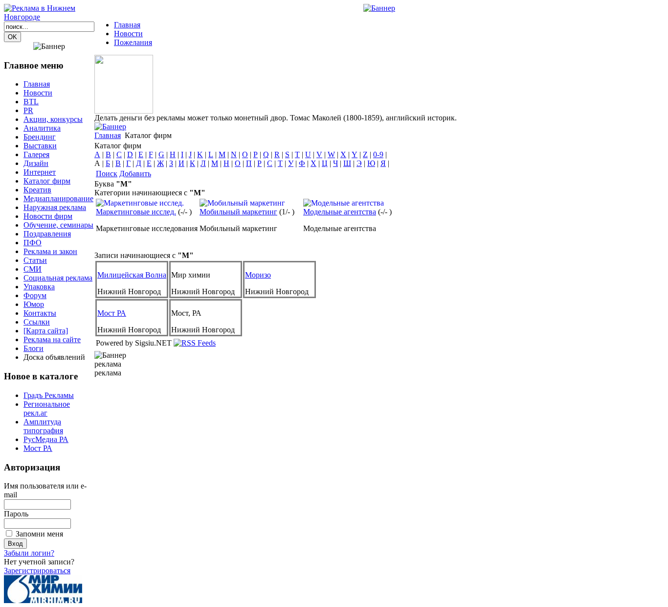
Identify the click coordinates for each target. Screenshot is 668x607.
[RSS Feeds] (195, 343)
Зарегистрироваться (37, 570)
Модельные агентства (339, 212)
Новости (128, 33)
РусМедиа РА (45, 439)
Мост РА (37, 448)
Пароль (16, 514)
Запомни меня (39, 534)
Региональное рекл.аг (46, 408)
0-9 (378, 154)
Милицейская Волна (131, 275)
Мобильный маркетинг (238, 212)
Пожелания (133, 42)
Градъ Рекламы (48, 395)
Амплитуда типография (43, 426)
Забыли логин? (29, 553)
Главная (127, 25)
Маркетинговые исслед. (136, 212)
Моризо (258, 275)
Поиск (106, 173)
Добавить (135, 173)
